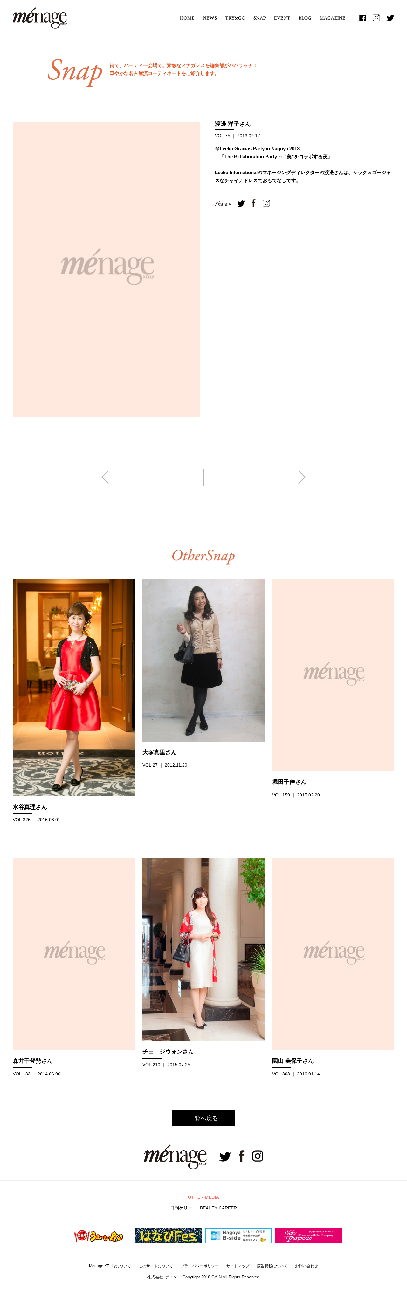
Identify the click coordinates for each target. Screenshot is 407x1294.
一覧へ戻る (203, 1118)
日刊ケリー (181, 1207)
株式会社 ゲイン (162, 1277)
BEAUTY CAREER (218, 1207)
